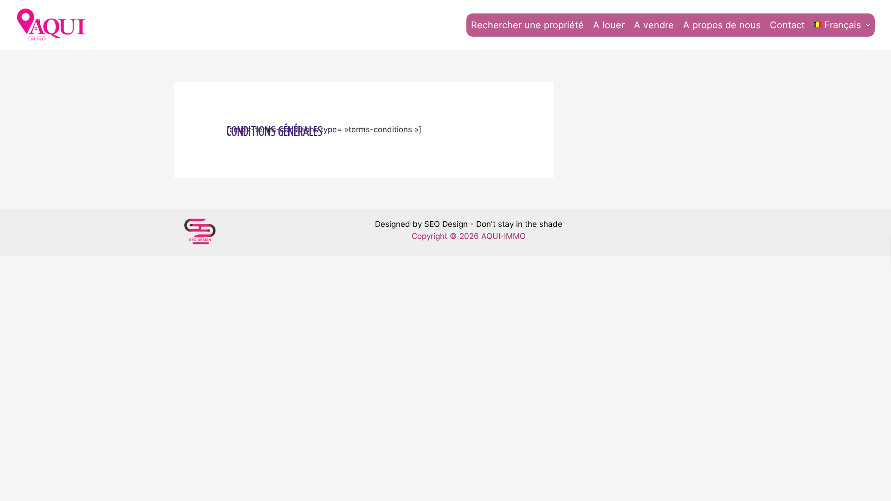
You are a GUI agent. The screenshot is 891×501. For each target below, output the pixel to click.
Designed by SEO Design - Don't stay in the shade (468, 224)
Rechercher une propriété (527, 25)
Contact (787, 25)
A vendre (654, 25)
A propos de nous (722, 25)
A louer (609, 25)
